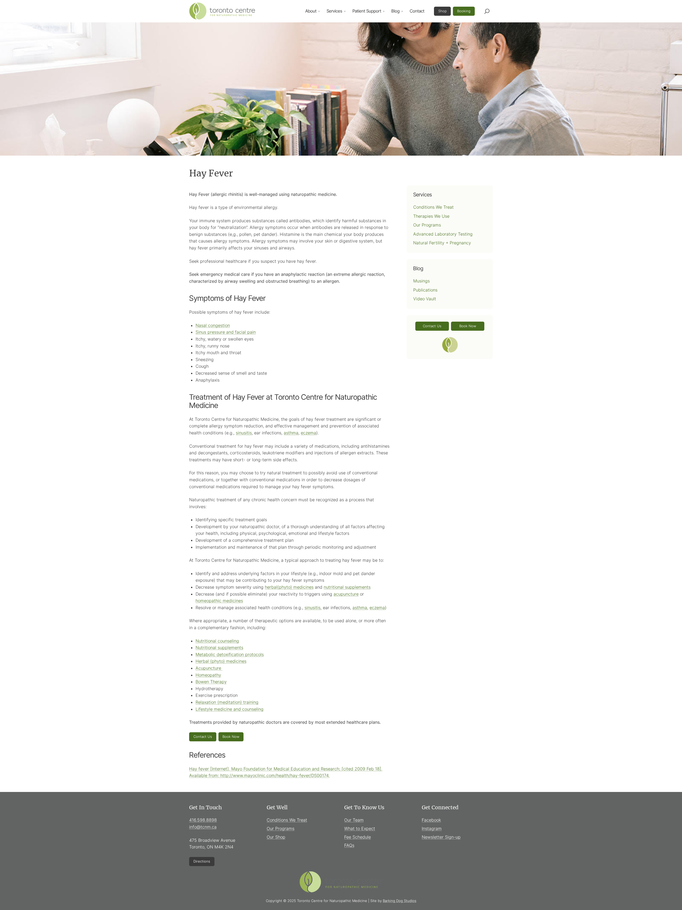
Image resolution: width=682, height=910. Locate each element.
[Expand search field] (487, 11)
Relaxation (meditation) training (227, 702)
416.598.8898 (203, 820)
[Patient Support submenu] (383, 11)
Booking (463, 11)
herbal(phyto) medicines (289, 587)
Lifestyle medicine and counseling (229, 709)
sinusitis (244, 432)
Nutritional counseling (217, 641)
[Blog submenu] (402, 11)
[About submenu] (319, 11)
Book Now (230, 736)
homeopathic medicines (219, 600)
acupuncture (346, 594)
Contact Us (202, 736)
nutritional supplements (347, 587)
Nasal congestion (213, 325)
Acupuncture (209, 668)
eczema (308, 432)
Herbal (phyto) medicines (221, 661)
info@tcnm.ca (203, 827)
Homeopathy (208, 675)
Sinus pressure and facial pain (226, 332)
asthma (291, 432)
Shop (442, 11)
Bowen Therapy (211, 681)
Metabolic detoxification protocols (230, 654)
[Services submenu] (344, 11)
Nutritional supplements (219, 647)
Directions (201, 861)
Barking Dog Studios (399, 901)
